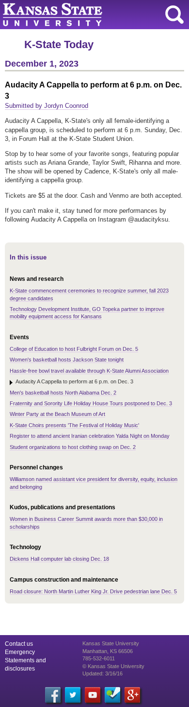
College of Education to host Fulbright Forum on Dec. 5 (74, 349)
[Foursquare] (112, 695)
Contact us (19, 643)
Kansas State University (88, 14)
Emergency (20, 652)
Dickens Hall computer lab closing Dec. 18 (59, 559)
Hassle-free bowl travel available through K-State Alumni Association (89, 371)
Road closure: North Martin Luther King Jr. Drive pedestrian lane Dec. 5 (93, 591)
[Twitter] (72, 695)
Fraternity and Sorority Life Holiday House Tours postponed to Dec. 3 (91, 403)
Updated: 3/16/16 (102, 673)
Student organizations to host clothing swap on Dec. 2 (73, 447)
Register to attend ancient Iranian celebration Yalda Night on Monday (90, 436)
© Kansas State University (113, 666)
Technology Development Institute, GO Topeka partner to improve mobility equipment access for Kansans (87, 312)
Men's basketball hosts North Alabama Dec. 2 (63, 393)
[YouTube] (92, 695)
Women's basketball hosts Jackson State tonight (67, 359)
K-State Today (59, 44)
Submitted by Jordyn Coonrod (46, 105)
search (174, 14)
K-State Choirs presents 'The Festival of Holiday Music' (74, 425)
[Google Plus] (132, 695)
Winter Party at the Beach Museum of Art (57, 414)
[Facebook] (53, 695)
